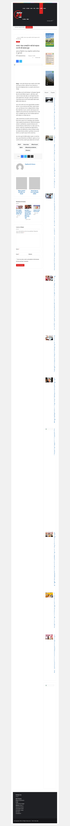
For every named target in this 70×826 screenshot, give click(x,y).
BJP (20, 144)
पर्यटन (34, 8)
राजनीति (41, 8)
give (21, 147)
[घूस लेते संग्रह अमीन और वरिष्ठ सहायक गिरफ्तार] (49, 99)
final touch (35, 144)
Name (17, 249)
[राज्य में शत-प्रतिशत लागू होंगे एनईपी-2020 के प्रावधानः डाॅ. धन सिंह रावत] (49, 137)
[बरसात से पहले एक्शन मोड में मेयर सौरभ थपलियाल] (49, 594)
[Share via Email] (28, 156)
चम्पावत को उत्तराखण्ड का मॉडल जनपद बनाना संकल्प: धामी (54, 654)
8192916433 (20, 800)
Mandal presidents (31, 147)
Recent (46, 92)
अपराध (31, 8)
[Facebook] (17, 61)
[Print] (32, 156)
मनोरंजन (37, 8)
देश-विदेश (24, 19)
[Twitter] (20, 61)
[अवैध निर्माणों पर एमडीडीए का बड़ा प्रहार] (49, 479)
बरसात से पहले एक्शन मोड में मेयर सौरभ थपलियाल (54, 610)
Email (17, 254)
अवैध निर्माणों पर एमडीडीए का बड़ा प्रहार (54, 441)
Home (24, 8)
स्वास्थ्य (44, 8)
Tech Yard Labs (35, 820)
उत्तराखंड (27, 8)
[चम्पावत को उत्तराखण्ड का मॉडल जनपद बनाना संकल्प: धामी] (49, 636)
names (28, 150)
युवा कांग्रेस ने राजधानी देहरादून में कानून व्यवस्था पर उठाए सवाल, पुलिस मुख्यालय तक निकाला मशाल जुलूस (28, 213)
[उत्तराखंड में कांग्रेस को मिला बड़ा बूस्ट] (36, 207)
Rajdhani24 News (22, 55)
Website (30, 254)
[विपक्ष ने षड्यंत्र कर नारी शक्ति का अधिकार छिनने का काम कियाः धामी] (19, 207)
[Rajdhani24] (18, 14)
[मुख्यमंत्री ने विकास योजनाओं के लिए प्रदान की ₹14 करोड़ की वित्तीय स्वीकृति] (49, 379)
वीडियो (28, 19)
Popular (53, 92)
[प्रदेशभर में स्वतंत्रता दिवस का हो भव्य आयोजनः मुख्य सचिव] (49, 337)
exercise (26, 144)
